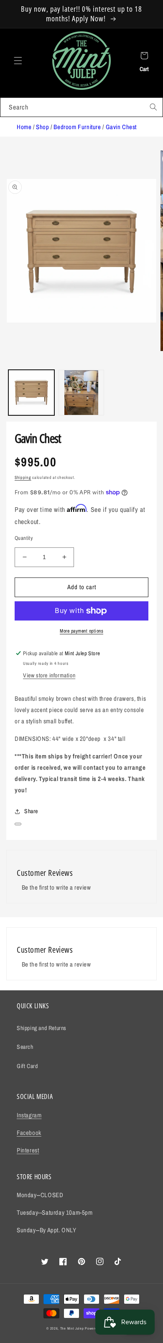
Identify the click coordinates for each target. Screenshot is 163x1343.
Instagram (29, 1115)
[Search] (153, 107)
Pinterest (28, 1150)
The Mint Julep (72, 1328)
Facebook (29, 1132)
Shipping (23, 477)
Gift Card (27, 1066)
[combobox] (81, 107)
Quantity (24, 538)
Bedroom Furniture (77, 126)
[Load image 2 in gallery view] (81, 393)
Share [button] (31, 811)
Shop (42, 126)
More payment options (81, 631)
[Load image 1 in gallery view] (31, 393)
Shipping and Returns (41, 1028)
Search (25, 1046)
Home (24, 126)
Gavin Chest (121, 126)
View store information (49, 675)
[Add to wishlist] (18, 824)
